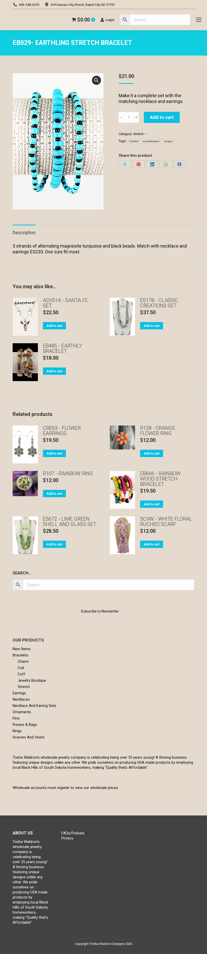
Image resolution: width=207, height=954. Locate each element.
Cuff (21, 674)
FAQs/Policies (73, 833)
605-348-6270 (29, 5)
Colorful (133, 141)
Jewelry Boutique (32, 680)
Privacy (67, 838)
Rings (17, 731)
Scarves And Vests (28, 737)
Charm (23, 661)
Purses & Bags (25, 724)
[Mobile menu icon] (198, 19)
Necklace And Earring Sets (34, 705)
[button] (96, 80)
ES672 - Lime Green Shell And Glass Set (69, 521)
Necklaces (21, 699)
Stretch (138, 134)
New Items (22, 649)
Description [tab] (24, 232)
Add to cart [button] (54, 326)
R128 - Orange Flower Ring (157, 431)
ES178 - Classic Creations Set (159, 303)
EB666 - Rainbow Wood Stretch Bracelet (160, 479)
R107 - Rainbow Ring (68, 473)
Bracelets (20, 655)
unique (168, 141)
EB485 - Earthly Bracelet (62, 348)
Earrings (19, 693)
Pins (16, 718)
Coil (21, 668)
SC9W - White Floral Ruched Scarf (166, 521)
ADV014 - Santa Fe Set (65, 303)
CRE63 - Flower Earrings (62, 431)
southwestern (151, 141)
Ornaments (22, 712)
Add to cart (162, 117)
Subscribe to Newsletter (100, 611)
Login (110, 20)
